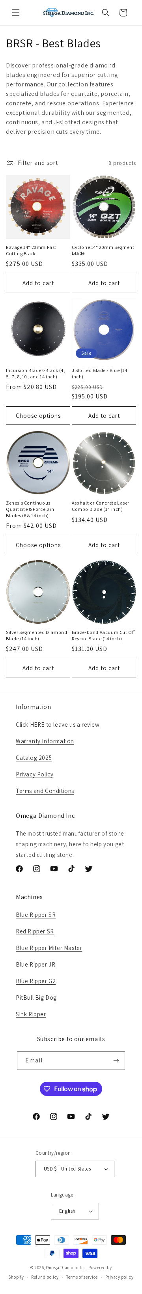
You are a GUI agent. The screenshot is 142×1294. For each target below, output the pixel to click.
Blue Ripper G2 (36, 981)
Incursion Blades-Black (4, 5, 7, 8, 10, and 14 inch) (35, 373)
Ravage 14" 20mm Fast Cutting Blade (31, 250)
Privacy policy (119, 1277)
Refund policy (45, 1277)
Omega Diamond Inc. (67, 1267)
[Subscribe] (116, 1060)
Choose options (38, 415)
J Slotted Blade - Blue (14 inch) (99, 373)
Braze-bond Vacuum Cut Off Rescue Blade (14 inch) (103, 635)
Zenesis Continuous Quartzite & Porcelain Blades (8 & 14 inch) (30, 509)
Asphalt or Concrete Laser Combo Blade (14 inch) (100, 506)
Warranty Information (45, 741)
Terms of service (82, 1277)
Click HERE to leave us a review (58, 724)
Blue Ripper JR (35, 964)
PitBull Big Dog (36, 997)
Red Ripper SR (35, 931)
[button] (15, 12)
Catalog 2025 (34, 757)
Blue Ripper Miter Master (49, 948)
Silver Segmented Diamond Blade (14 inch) (36, 635)
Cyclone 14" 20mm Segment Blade (103, 250)
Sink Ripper (31, 1014)
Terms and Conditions (45, 791)
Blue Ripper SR (36, 914)
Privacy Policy (34, 774)
